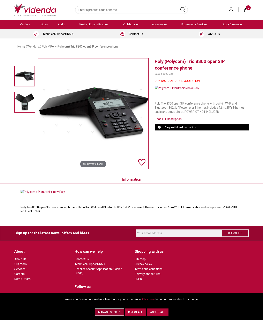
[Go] (183, 10)
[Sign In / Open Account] (231, 9)
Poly (44, 46)
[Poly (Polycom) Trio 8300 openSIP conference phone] (24, 76)
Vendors (25, 24)
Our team (20, 264)
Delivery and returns (147, 274)
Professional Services (194, 24)
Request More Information (180, 127)
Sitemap (140, 259)
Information (131, 179)
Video (44, 24)
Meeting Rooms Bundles (93, 24)
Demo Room (22, 278)
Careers (19, 274)
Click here (148, 299)
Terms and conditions (149, 269)
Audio (61, 24)
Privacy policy (143, 264)
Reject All (135, 312)
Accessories (159, 24)
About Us (20, 259)
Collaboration (131, 24)
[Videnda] (35, 9)
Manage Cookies (109, 312)
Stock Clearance (232, 24)
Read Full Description (168, 119)
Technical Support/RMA (90, 264)
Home (21, 46)
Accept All (157, 312)
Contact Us (82, 259)
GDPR (138, 278)
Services (19, 269)
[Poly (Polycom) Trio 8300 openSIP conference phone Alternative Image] (24, 102)
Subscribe (235, 233)
